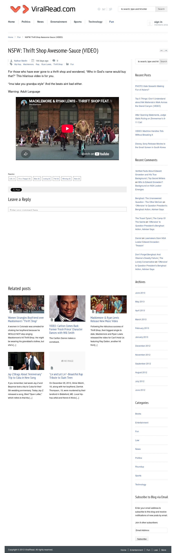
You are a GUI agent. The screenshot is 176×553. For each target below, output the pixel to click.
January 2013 (141, 336)
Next (166, 50)
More (163, 549)
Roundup (139, 466)
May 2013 (140, 301)
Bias (37, 178)
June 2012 (140, 389)
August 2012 (141, 372)
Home (11, 21)
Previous (162, 50)
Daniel (138, 238)
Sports (78, 21)
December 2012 (142, 345)
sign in (161, 23)
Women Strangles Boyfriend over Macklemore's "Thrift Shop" (26, 319)
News (40, 21)
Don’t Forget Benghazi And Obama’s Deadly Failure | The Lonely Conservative (149, 258)
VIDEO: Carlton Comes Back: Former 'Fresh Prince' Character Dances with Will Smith (65, 329)
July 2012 (139, 381)
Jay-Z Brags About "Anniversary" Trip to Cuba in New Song (25, 376)
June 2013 (140, 292)
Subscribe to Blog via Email (151, 497)
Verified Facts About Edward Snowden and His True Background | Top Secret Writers (150, 174)
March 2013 (140, 319)
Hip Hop (17, 64)
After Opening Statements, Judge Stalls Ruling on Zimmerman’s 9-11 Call (150, 118)
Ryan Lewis (46, 64)
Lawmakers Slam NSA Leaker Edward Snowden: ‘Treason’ (150, 242)
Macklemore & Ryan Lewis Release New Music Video (105, 319)
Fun (111, 21)
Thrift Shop (58, 64)
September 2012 (143, 363)
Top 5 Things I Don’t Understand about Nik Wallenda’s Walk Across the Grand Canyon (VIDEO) (151, 102)
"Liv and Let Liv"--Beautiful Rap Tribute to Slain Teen (66, 376)
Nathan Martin (20, 60)
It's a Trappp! (24, 178)
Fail (56, 178)
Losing (46, 178)
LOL (12, 178)
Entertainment (59, 21)
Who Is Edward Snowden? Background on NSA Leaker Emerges (149, 186)
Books (138, 413)
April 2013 (140, 310)
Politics (26, 21)
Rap (37, 64)
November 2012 (142, 354)
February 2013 (142, 328)
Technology (95, 21)
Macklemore (28, 64)
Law (137, 440)
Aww (77, 178)
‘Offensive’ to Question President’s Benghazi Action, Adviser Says (149, 225)
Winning (66, 178)
